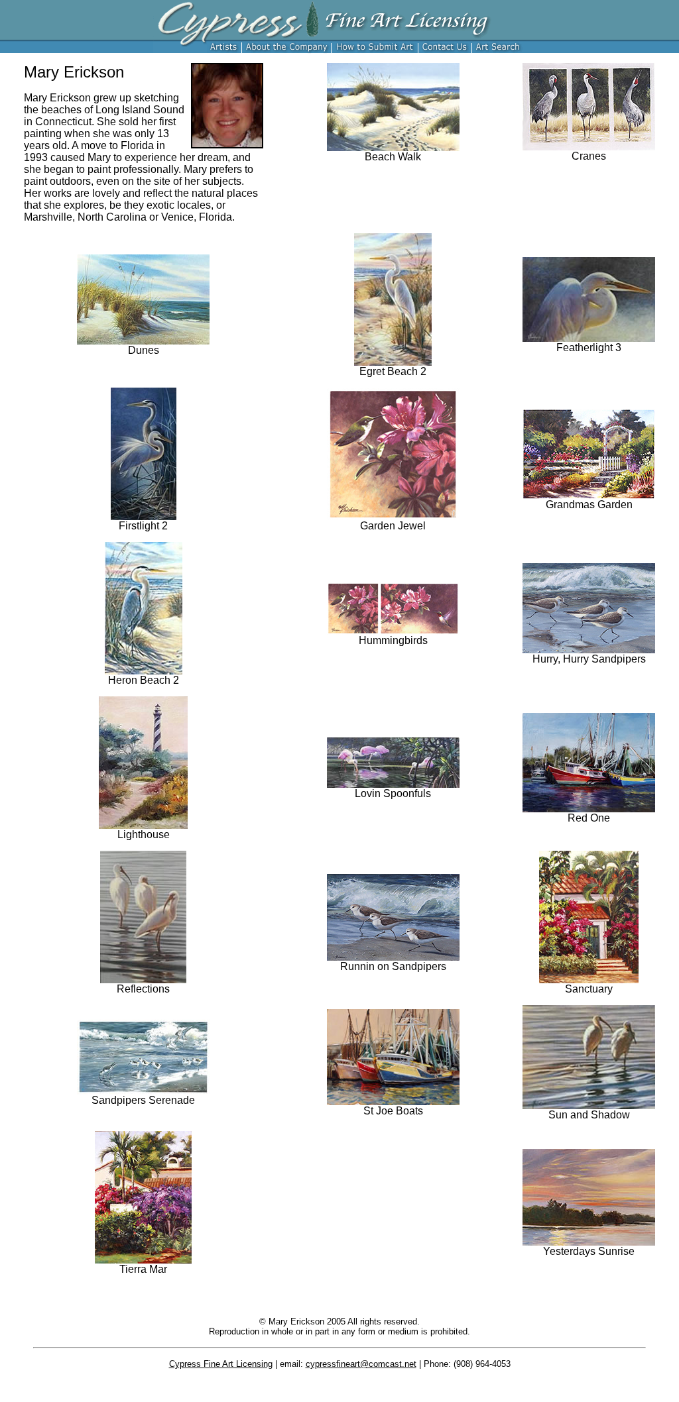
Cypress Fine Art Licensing (221, 1364)
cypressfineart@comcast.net (361, 1364)
